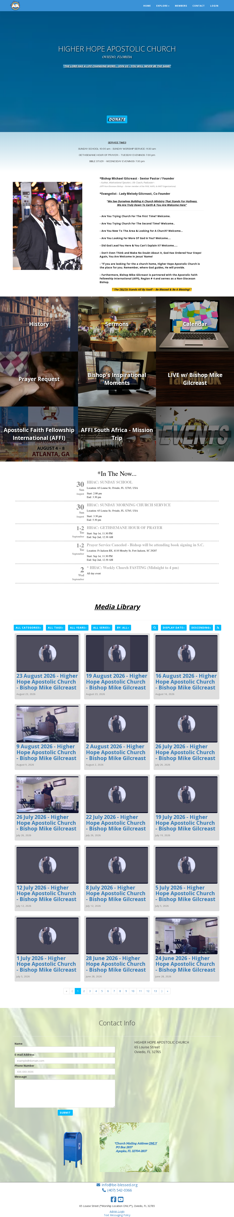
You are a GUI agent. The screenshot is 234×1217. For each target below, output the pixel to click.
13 (155, 991)
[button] (117, 119)
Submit (65, 1112)
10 (132, 991)
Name (18, 1043)
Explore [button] (162, 5)
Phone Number (24, 1065)
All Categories (28, 627)
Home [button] (147, 5)
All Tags (55, 627)
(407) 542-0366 (119, 1190)
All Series (101, 627)
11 (140, 991)
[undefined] (195, 434)
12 (147, 991)
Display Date (173, 627)
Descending (200, 627)
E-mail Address (24, 1054)
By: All (122, 627)
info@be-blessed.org (120, 1184)
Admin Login (117, 1211)
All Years (77, 627)
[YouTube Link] (120, 1199)
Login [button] (214, 5)
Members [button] (181, 5)
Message (21, 1076)
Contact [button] (199, 5)
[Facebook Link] (113, 1199)
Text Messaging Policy (117, 1215)
